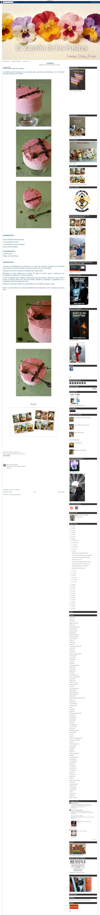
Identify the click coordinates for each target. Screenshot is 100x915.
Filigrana (71, 673)
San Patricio (72, 759)
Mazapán (71, 715)
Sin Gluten (72, 768)
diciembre (74, 540)
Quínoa (71, 749)
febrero (73, 579)
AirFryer (71, 619)
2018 (72, 586)
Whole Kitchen (73, 797)
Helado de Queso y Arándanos (78, 568)
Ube (70, 791)
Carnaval (71, 650)
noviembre (74, 542)
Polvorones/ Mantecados (75, 738)
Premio (71, 741)
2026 (72, 525)
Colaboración (72, 655)
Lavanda (71, 709)
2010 (72, 604)
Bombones (72, 632)
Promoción (72, 745)
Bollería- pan (72, 630)
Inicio (35, 491)
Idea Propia (72, 703)
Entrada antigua (61, 491)
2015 (72, 593)
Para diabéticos (73, 724)
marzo (73, 577)
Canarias (71, 648)
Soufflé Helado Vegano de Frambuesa (80, 565)
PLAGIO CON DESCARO (73, 439)
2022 (72, 534)
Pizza (71, 734)
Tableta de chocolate (74, 780)
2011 (72, 601)
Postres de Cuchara (74, 740)
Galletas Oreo (72, 684)
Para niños (20, 453)
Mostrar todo (94, 839)
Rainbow (71, 751)
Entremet (71, 667)
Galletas (71, 680)
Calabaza (71, 644)
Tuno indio (72, 789)
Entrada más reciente (7, 491)
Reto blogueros (73, 757)
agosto (73, 549)
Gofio (71, 686)
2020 (72, 538)
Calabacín (72, 642)
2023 (72, 532)
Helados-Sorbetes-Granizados (12, 453)
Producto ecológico (74, 743)
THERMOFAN (74, 829)
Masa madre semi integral (82, 831)
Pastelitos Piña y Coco (77, 559)
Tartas (71, 782)
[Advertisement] (83, 102)
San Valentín (72, 761)
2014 (72, 595)
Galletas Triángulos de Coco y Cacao (81, 425)
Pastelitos (72, 732)
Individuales (72, 705)
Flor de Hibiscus (73, 674)
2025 (72, 528)
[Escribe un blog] (5, 455)
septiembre (74, 547)
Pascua (71, 728)
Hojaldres (71, 701)
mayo (73, 573)
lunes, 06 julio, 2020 (13, 464)
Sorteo (71, 772)
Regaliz (71, 755)
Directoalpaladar (74, 803)
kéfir (70, 707)
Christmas (72, 651)
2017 (72, 588)
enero (73, 581)
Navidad (71, 720)
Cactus (71, 640)
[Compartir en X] (6, 455)
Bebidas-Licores (73, 623)
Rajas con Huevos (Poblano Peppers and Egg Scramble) (82, 817)
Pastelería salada (73, 730)
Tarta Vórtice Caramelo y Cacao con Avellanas (82, 555)
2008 (72, 608)
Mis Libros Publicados (16, 61)
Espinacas (72, 671)
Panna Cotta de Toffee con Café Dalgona (80, 563)
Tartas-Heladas (73, 784)
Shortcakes (72, 764)
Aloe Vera (72, 621)
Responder (9, 467)
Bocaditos (72, 628)
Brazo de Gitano (73, 636)
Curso (71, 661)
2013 (72, 597)
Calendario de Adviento (74, 646)
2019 (72, 584)
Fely (7, 464)
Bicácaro (71, 625)
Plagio (71, 736)
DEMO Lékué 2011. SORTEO (79, 450)
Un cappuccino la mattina (77, 815)
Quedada (71, 747)
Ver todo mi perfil (79, 516)
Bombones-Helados (74, 634)
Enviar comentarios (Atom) (14, 494)
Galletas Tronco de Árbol (78, 432)
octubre (74, 544)
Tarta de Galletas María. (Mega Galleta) (81, 417)
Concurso (72, 657)
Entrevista (72, 669)
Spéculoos (72, 774)
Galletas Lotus (73, 682)
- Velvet (71, 617)
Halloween (72, 690)
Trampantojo (72, 787)
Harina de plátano (73, 694)
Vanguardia (72, 793)
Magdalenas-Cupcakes (74, 713)
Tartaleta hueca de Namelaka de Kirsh (80, 553)
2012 (72, 599)
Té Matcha (72, 786)
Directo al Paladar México (77, 810)
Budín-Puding (72, 638)
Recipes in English (73, 753)
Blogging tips (50, 0)
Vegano (23, 453)
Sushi (71, 778)
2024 (72, 530)
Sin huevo (72, 770)
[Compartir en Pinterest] (9, 455)
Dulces (71, 663)
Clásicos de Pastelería (74, 653)
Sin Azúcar (72, 766)
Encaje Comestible (74, 665)
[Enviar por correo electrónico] (3, 455)
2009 (72, 606)
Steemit (71, 776)
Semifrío (71, 763)
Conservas (72, 659)
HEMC (71, 699)
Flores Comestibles (74, 676)
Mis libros (34, 404)
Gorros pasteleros (73, 688)
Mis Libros (72, 718)
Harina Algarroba (73, 692)
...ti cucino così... (75, 820)
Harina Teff (72, 695)
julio (73, 551)
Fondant (71, 678)
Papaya (71, 722)
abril (73, 575)
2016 (72, 591)
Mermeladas (72, 717)
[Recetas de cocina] (74, 908)
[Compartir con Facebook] (8, 455)
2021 (72, 536)
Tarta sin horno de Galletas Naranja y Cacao (81, 561)
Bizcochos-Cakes (73, 627)
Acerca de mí (26, 61)
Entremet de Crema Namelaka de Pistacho (81, 557)
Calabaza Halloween (77, 442)
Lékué (71, 711)
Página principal (6, 61)
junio (73, 570)
